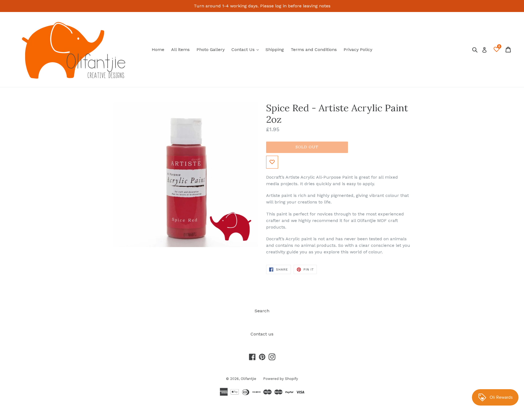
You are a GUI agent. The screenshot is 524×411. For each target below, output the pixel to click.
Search (262, 310)
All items (180, 49)
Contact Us (246, 49)
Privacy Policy (358, 49)
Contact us (262, 334)
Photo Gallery (210, 49)
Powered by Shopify (280, 379)
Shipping (275, 49)
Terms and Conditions (314, 49)
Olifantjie (248, 379)
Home (158, 49)
